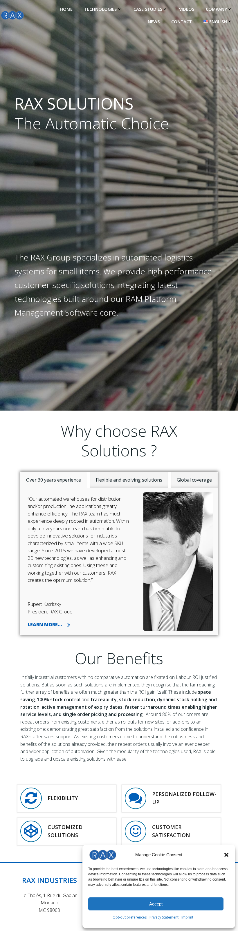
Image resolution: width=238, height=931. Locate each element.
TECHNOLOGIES (100, 9)
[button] (226, 855)
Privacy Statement (163, 917)
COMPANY (216, 9)
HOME (66, 9)
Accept (156, 903)
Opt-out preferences (130, 917)
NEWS (154, 21)
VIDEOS (186, 9)
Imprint (187, 917)
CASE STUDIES (148, 9)
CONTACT (181, 21)
